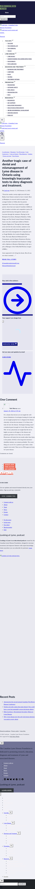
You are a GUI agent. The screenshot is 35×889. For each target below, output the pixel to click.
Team (5, 507)
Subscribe (6, 809)
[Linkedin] (12, 473)
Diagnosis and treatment (15, 69)
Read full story (9, 259)
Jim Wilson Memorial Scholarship (18, 110)
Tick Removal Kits (8, 6)
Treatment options (13, 79)
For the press (7, 520)
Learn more (7, 790)
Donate (3, 8)
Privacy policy (15, 731)
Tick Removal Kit (12, 815)
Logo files (22, 731)
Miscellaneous (23, 154)
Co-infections (5, 152)
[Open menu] (2, 138)
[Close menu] (0, 794)
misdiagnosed (11, 265)
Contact (6, 514)
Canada (4, 263)
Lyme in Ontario (14, 154)
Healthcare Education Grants (15, 863)
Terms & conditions (5, 731)
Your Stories (15, 156)
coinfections (11, 263)
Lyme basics (11, 56)
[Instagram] (6, 473)
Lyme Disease (7, 823)
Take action (9, 466)
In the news (7, 522)
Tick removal (11, 48)
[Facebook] (1, 473)
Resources (11, 100)
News (7, 12)
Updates (30, 154)
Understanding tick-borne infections (19, 59)
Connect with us (8, 502)
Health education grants (15, 108)
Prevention (11, 85)
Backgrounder (8, 527)
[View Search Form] (2, 134)
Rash (9, 74)
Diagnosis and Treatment (10, 833)
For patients (11, 61)
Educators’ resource (14, 105)
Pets (8, 95)
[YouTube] (9, 473)
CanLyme (7, 190)
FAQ (5, 530)
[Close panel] (2, 743)
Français (2, 36)
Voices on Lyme (7, 156)
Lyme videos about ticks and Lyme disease (18, 870)
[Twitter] (4, 473)
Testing (9, 77)
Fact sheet (7, 525)
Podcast (10, 115)
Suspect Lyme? (11, 873)
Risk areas (10, 90)
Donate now (9, 464)
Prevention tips (12, 92)
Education (13, 152)
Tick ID (9, 51)
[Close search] (2, 880)
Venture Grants (12, 113)
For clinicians (12, 64)
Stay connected (8, 496)
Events (6, 512)
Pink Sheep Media (14, 736)
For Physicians (21, 152)
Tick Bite (10, 43)
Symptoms (10, 72)
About (5, 504)
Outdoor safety (12, 87)
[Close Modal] (3, 321)
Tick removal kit (12, 46)
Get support (11, 103)
